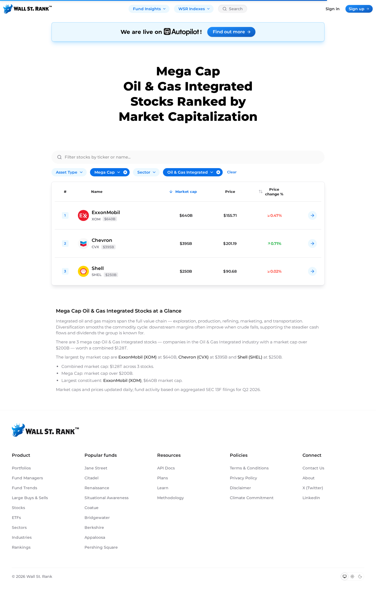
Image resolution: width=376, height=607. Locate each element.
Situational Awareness (107, 497)
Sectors (19, 527)
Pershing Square (101, 547)
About (309, 477)
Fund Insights (147, 8)
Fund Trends (24, 487)
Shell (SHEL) (250, 357)
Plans (162, 477)
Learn (162, 487)
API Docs (166, 468)
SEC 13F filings (221, 389)
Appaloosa (95, 537)
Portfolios (21, 468)
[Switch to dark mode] (360, 576)
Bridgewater (97, 517)
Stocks (18, 507)
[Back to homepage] (27, 8)
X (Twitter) (313, 487)
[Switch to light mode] (352, 576)
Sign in (333, 8)
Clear (231, 172)
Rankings (21, 547)
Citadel (92, 477)
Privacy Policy (243, 477)
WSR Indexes (191, 8)
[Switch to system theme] (344, 576)
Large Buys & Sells (30, 497)
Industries (22, 537)
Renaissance (97, 487)
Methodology (170, 497)
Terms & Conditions (249, 468)
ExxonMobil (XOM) (137, 357)
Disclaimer (240, 487)
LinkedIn (311, 497)
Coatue (92, 507)
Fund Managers (27, 477)
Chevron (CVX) (193, 357)
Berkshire (94, 527)
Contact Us (313, 468)
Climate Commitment (252, 497)
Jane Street (96, 468)
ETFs (16, 517)
